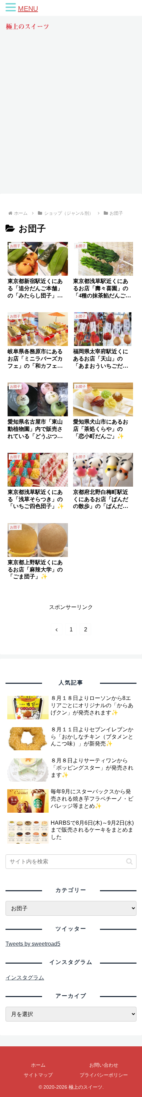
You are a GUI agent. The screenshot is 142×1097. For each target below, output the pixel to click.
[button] (129, 861)
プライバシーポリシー (104, 1075)
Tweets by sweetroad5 (33, 944)
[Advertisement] (71, 119)
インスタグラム (25, 978)
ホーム (38, 1065)
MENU (28, 8)
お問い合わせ (103, 1065)
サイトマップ (38, 1075)
